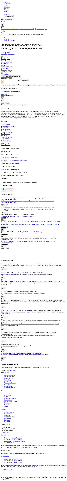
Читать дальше (5, 456)
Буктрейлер (7, 380)
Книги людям (43, 29)
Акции (6, 11)
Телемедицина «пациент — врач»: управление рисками (17, 216)
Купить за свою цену (23, 80)
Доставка (7, 421)
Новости (6, 10)
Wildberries (24, 160)
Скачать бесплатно (6, 78)
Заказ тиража (8, 384)
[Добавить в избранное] (2, 97)
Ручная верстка (8, 378)
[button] (33, 25)
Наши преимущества (10, 401)
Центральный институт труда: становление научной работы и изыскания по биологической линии (30, 312)
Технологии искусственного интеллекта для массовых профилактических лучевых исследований (30, 282)
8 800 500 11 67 (5, 432)
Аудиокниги (8, 413)
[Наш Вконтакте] (5, 472)
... (1, 55)
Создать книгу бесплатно (8, 370)
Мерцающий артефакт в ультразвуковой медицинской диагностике (21, 354)
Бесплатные (24, 29)
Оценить (11, 95)
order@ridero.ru (21, 441)
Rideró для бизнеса (9, 387)
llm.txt (6, 406)
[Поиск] (2, 25)
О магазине (7, 395)
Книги (6, 396)
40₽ (2, 349)
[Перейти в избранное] (2, 31)
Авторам (6, 8)
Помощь (6, 14)
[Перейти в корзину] (4, 31)
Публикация (8, 386)
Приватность (8, 400)
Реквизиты (7, 403)
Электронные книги (10, 412)
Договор (6, 404)
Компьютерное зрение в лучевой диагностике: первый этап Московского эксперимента (27, 209)
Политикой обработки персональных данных (23, 447)
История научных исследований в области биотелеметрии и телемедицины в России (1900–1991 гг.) (31, 301)
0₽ (2, 206)
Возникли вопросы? (10, 398)
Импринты (10, 29)
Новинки (7, 415)
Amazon (18, 160)
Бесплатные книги (9, 416)
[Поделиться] (2, 100)
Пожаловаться (5, 103)
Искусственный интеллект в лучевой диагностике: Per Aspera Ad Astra (22, 233)
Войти (3, 21)
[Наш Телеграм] (5, 474)
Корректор (7, 381)
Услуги (6, 5)
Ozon (10, 160)
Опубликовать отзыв (6, 191)
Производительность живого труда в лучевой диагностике (18, 293)
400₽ (2, 212)
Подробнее (60, 85)
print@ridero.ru (18, 439)
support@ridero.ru (17, 438)
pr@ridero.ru (10, 442)
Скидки (30, 29)
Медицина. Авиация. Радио (9, 346)
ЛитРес (14, 160)
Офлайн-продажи (9, 375)
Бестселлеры (17, 29)
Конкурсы (7, 7)
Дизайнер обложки (10, 383)
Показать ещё (5, 248)
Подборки (36, 29)
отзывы (8, 104)
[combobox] (33, 23)
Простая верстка (9, 376)
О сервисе (7, 3)
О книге (3, 104)
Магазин (6, 2)
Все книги (4, 29)
